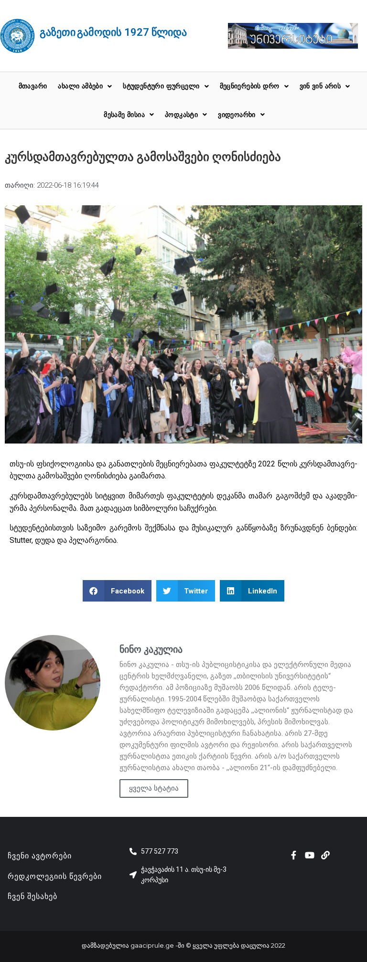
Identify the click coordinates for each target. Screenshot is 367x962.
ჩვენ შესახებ (32, 896)
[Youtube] (309, 855)
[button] (117, 591)
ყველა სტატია (154, 788)
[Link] (325, 855)
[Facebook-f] (294, 855)
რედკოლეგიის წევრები (55, 876)
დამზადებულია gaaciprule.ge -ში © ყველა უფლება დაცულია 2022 (183, 945)
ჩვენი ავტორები (40, 855)
